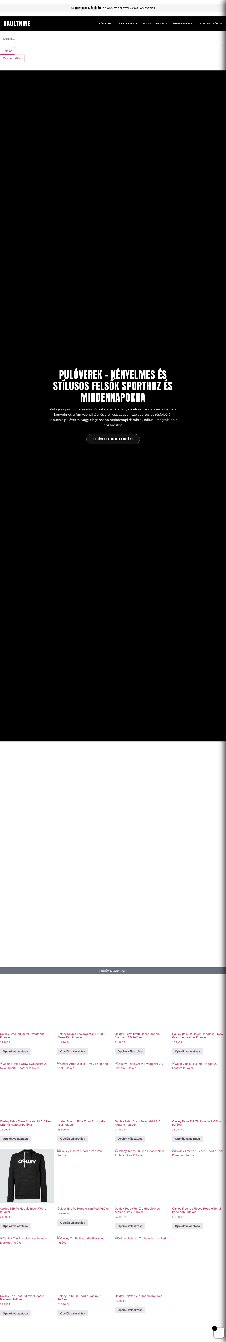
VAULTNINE (17, 23)
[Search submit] (3, 45)
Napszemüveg (184, 23)
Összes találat (12, 58)
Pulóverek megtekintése (113, 439)
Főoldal (105, 23)
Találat (7, 51)
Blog (147, 23)
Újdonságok (128, 23)
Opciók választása (15, 1051)
